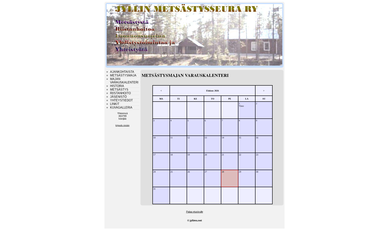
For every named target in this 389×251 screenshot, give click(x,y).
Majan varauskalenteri (124, 80)
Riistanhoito (120, 93)
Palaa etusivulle (194, 211)
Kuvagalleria (121, 107)
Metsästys (119, 89)
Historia (117, 86)
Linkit (114, 104)
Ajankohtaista (122, 71)
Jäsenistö (118, 96)
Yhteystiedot (121, 100)
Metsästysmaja (123, 75)
